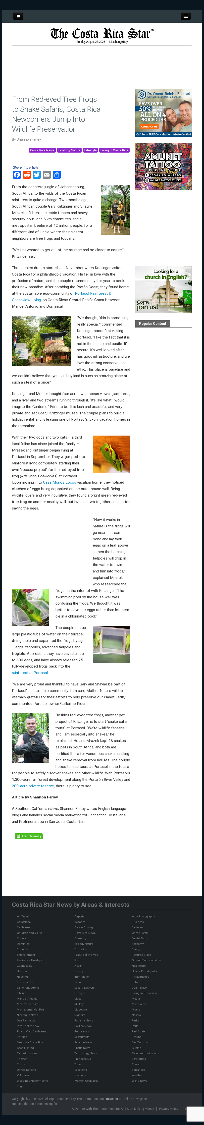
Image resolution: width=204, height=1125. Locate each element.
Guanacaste (24, 965)
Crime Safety (140, 933)
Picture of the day (28, 1026)
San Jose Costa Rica (30, 1042)
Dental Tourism (142, 938)
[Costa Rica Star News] (102, 34)
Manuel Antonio (27, 998)
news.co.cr (113, 1099)
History (78, 971)
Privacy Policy (168, 1109)
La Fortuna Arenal (28, 987)
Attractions (24, 922)
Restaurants (81, 1037)
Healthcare (139, 965)
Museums (81, 1009)
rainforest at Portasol (30, 673)
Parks (135, 1020)
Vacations (80, 1069)
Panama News (83, 1020)
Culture (21, 938)
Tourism (22, 1064)
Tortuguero (139, 1059)
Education (80, 949)
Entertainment (26, 954)
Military (79, 1004)
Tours (78, 1064)
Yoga (20, 1086)
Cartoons (137, 927)
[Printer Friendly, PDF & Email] (29, 836)
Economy (138, 944)
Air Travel (23, 916)
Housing (22, 976)
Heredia (22, 971)
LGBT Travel (139, 987)
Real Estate (138, 1031)
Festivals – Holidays (29, 960)
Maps (77, 998)
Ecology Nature (69, 150)
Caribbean (23, 927)
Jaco (77, 982)
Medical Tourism (28, 1004)
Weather (137, 1075)
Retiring (137, 1037)
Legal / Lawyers (84, 987)
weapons (80, 1075)
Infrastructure (140, 976)
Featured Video (141, 954)
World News (139, 1080)
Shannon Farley (29, 139)
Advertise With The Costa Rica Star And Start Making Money (113, 1109)
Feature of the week (86, 954)
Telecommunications (145, 1053)
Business (138, 922)
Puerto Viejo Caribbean (31, 1031)
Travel (136, 1064)
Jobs (135, 982)
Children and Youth (29, 933)
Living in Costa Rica (114, 150)
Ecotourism (24, 949)
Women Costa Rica (86, 1080)
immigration (82, 976)
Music (136, 1009)
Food (77, 960)
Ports (135, 1026)
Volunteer (23, 1075)
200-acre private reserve (33, 786)
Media (136, 998)
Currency (80, 938)
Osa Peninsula (26, 1020)
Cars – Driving (83, 927)
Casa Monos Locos (59, 482)
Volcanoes (138, 1069)
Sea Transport (141, 1042)
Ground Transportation (146, 960)
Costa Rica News (42, 150)
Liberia (21, 993)
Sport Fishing (25, 1048)
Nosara (136, 1015)
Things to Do (82, 1059)
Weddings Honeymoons (32, 1080)
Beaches (79, 922)
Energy (136, 949)
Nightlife (79, 1015)
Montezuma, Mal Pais (31, 1009)
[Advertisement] (103, 61)
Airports (79, 916)
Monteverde (139, 1004)
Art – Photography (143, 916)
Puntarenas (81, 1031)
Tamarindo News (28, 1053)
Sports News (82, 1048)
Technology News (85, 1053)
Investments (25, 982)
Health (78, 965)
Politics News (83, 1026)
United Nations (26, 1069)
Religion (22, 1037)
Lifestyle (90, 150)
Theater (22, 1059)
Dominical (23, 944)
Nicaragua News (27, 1015)
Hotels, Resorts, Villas (145, 971)
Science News (83, 1042)
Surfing (136, 1048)
